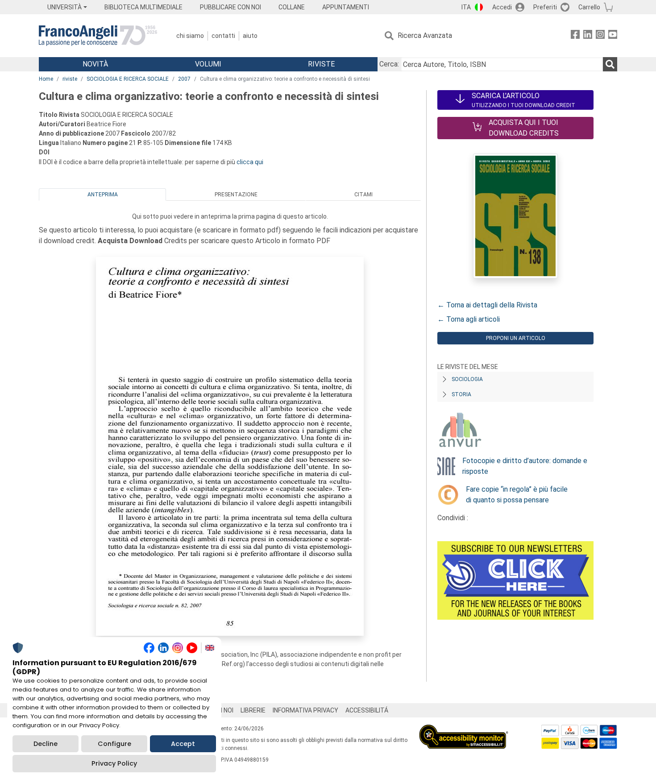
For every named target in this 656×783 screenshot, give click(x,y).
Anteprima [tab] (102, 194)
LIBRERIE (253, 710)
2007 (184, 79)
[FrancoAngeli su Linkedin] (587, 36)
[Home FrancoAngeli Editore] (98, 35)
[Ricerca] (610, 64)
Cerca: (389, 64)
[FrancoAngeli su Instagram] (600, 36)
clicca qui (250, 162)
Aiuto (250, 35)
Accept (183, 743)
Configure (114, 743)
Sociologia (467, 379)
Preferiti (545, 7)
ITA (466, 7)
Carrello (589, 7)
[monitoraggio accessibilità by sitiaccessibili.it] (463, 729)
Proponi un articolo (515, 338)
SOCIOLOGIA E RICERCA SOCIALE (128, 79)
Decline (45, 743)
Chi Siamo (190, 35)
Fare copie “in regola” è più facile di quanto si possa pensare (517, 494)
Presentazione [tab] (236, 194)
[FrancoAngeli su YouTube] (612, 36)
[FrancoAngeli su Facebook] (575, 36)
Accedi (502, 7)
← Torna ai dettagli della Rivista (487, 305)
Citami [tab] (363, 194)
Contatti (223, 35)
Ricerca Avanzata (425, 35)
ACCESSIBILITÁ (366, 710)
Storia (461, 394)
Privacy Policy (114, 763)
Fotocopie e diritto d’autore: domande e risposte (524, 466)
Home (46, 79)
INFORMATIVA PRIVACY (305, 710)
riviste (69, 79)
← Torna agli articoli (468, 319)
